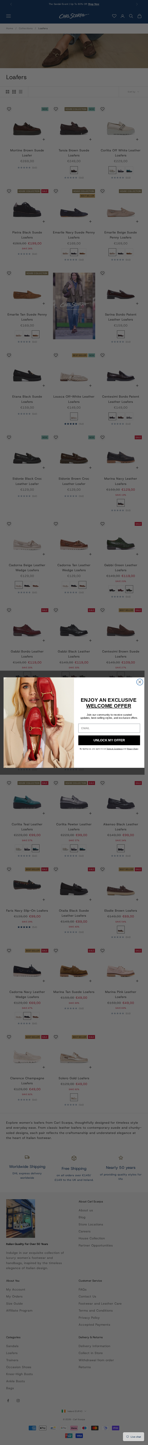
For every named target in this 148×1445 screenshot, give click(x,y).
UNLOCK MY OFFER (109, 740)
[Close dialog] (140, 682)
